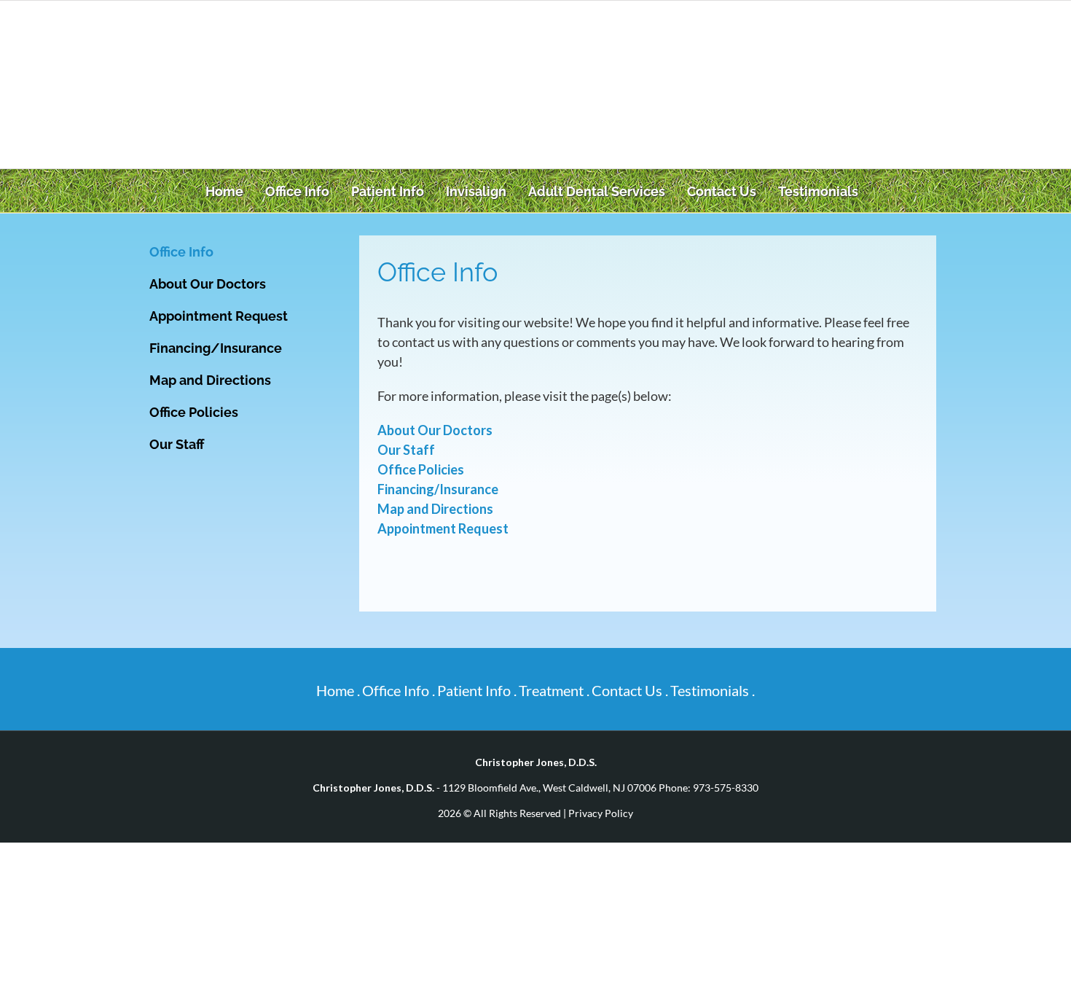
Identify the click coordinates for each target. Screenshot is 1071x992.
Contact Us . (630, 690)
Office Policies (420, 469)
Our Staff (406, 450)
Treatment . (554, 690)
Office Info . (398, 690)
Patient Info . (477, 690)
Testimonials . (712, 690)
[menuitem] (228, 191)
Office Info (181, 251)
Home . (338, 690)
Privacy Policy (600, 813)
